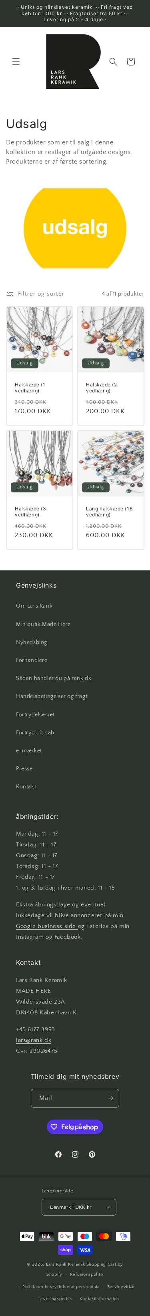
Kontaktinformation (100, 1298)
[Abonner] (110, 1098)
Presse (24, 769)
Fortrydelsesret (35, 715)
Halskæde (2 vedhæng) (101, 388)
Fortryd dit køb (35, 733)
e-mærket (29, 751)
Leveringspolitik (55, 1298)
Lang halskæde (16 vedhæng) (109, 511)
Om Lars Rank (34, 606)
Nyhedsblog (31, 642)
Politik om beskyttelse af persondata (61, 1286)
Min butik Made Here (43, 624)
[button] (16, 61)
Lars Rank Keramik (65, 1264)
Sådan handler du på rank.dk (53, 678)
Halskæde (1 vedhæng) (30, 388)
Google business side (47, 926)
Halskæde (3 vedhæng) (30, 511)
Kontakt (26, 787)
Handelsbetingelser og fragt (51, 696)
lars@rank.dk (33, 1040)
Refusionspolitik (87, 1274)
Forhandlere (32, 660)
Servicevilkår (121, 1286)
